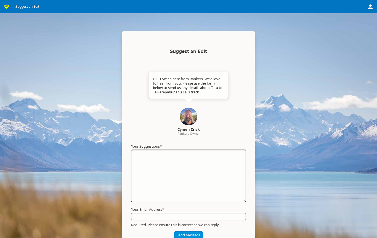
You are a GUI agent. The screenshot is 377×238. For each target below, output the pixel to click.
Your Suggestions (146, 146)
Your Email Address (147, 209)
